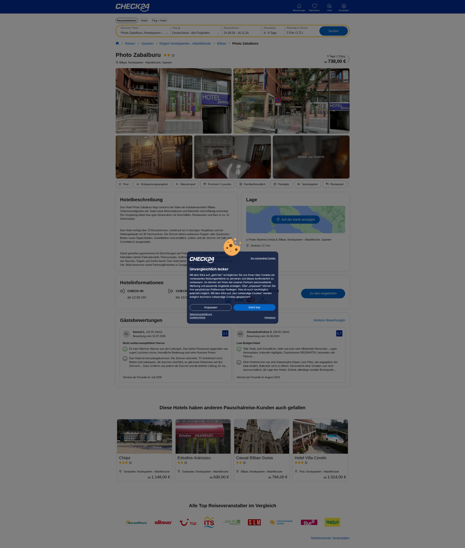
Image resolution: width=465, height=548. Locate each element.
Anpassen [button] (210, 307)
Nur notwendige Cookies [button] (263, 258)
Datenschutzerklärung (201, 314)
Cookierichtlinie (197, 317)
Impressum (270, 317)
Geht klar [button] (254, 307)
